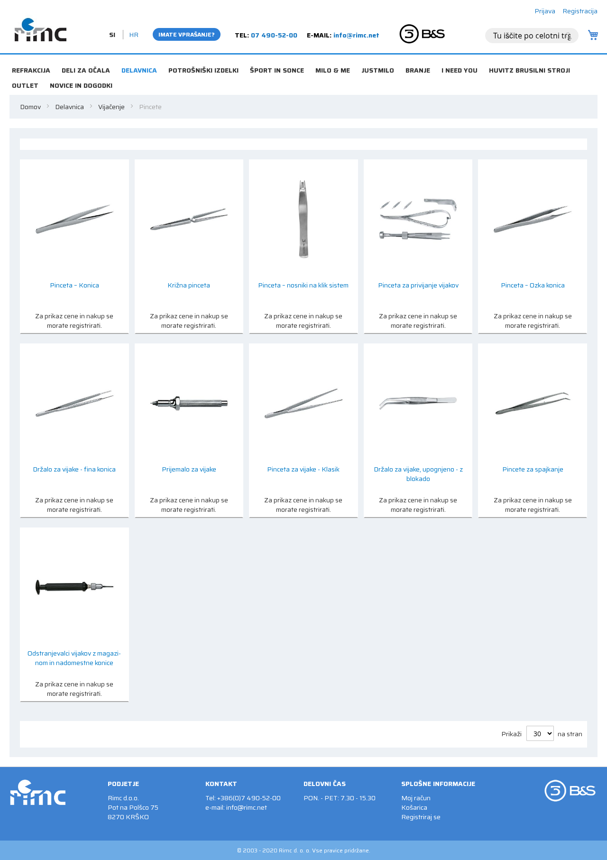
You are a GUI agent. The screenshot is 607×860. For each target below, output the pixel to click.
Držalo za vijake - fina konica (74, 469)
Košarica (414, 807)
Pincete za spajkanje (532, 469)
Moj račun (416, 798)
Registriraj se (421, 817)
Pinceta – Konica (74, 285)
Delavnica (70, 107)
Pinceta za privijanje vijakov (418, 285)
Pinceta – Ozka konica (533, 285)
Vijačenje (112, 107)
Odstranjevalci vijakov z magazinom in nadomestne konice (74, 658)
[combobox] (532, 35)
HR (133, 34)
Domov (31, 107)
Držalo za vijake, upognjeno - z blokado (418, 474)
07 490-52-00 (274, 35)
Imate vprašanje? (186, 34)
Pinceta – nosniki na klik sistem (303, 285)
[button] (113, 34)
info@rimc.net (356, 35)
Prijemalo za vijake (189, 469)
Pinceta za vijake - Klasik (303, 469)
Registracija (580, 11)
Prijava (544, 11)
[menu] (303, 58)
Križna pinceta (188, 285)
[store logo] (40, 26)
